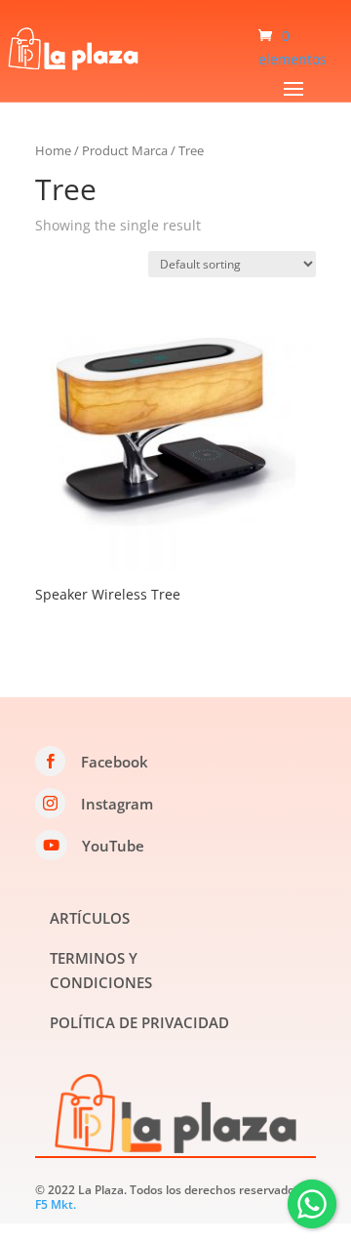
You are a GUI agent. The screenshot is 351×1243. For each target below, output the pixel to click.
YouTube (113, 845)
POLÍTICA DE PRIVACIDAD (139, 1022)
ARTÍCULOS (90, 918)
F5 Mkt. (55, 1204)
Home (53, 150)
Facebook (114, 761)
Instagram (117, 803)
